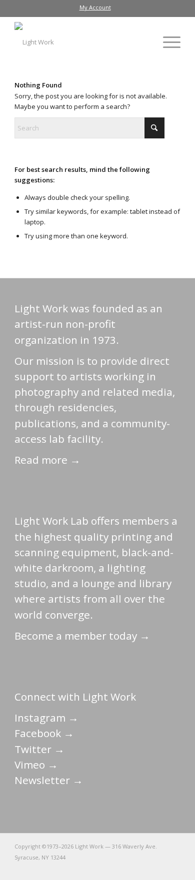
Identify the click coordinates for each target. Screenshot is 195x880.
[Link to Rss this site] (173, 867)
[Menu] (166, 42)
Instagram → (46, 718)
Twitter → (39, 749)
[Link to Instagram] (128, 867)
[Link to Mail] (83, 867)
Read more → (47, 460)
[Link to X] (98, 867)
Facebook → (44, 733)
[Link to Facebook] (113, 867)
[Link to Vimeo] (143, 867)
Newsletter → (48, 780)
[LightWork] (80, 42)
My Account (95, 7)
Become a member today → (82, 636)
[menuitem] (95, 7)
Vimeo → (36, 765)
